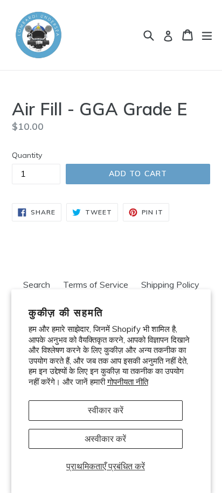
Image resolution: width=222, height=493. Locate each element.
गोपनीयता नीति (127, 382)
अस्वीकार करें (105, 438)
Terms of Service (95, 284)
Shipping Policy (170, 284)
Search (36, 284)
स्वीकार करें (105, 410)
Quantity (27, 155)
